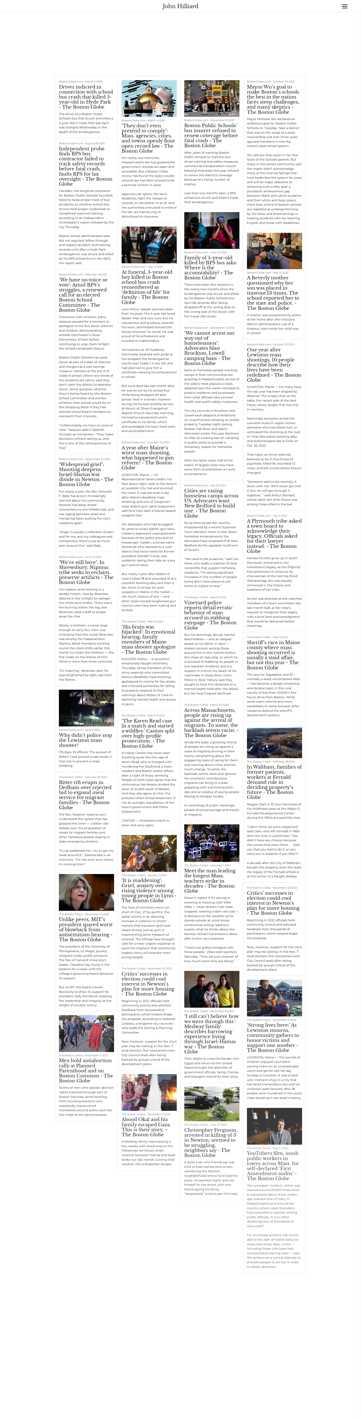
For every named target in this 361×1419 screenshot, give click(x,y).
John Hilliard (180, 6)
